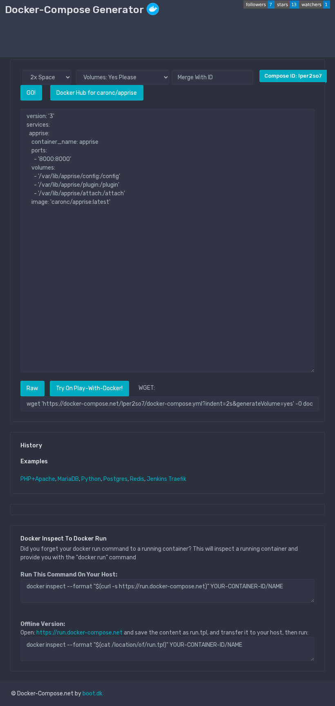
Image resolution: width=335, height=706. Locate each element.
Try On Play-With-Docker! (89, 388)
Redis (137, 479)
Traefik (177, 479)
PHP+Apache (37, 479)
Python (91, 479)
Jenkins (157, 479)
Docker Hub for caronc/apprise (96, 92)
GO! (31, 92)
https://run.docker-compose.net (79, 632)
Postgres (115, 479)
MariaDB (68, 479)
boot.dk (93, 693)
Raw (32, 388)
